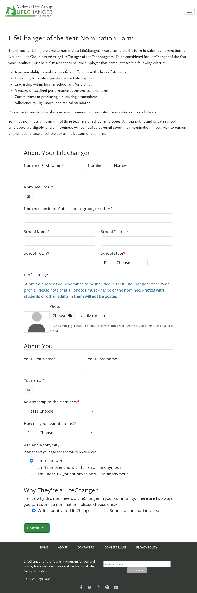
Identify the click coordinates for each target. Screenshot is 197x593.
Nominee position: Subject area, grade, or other (68, 208)
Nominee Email (38, 187)
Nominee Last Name (107, 165)
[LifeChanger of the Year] (81, 587)
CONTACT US (86, 547)
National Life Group (48, 566)
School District (115, 231)
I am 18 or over (49, 460)
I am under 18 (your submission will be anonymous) (82, 473)
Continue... (37, 527)
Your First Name (39, 358)
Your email (34, 380)
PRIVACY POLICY (146, 547)
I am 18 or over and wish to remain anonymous (78, 467)
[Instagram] (99, 587)
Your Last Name (103, 358)
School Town (36, 253)
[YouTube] (116, 587)
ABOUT (63, 547)
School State (113, 253)
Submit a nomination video (134, 510)
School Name (37, 231)
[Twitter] (90, 587)
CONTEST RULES (115, 547)
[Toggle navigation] (189, 11)
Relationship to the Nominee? (52, 402)
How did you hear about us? (50, 423)
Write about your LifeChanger (65, 510)
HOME (44, 547)
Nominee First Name (43, 165)
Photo (54, 306)
